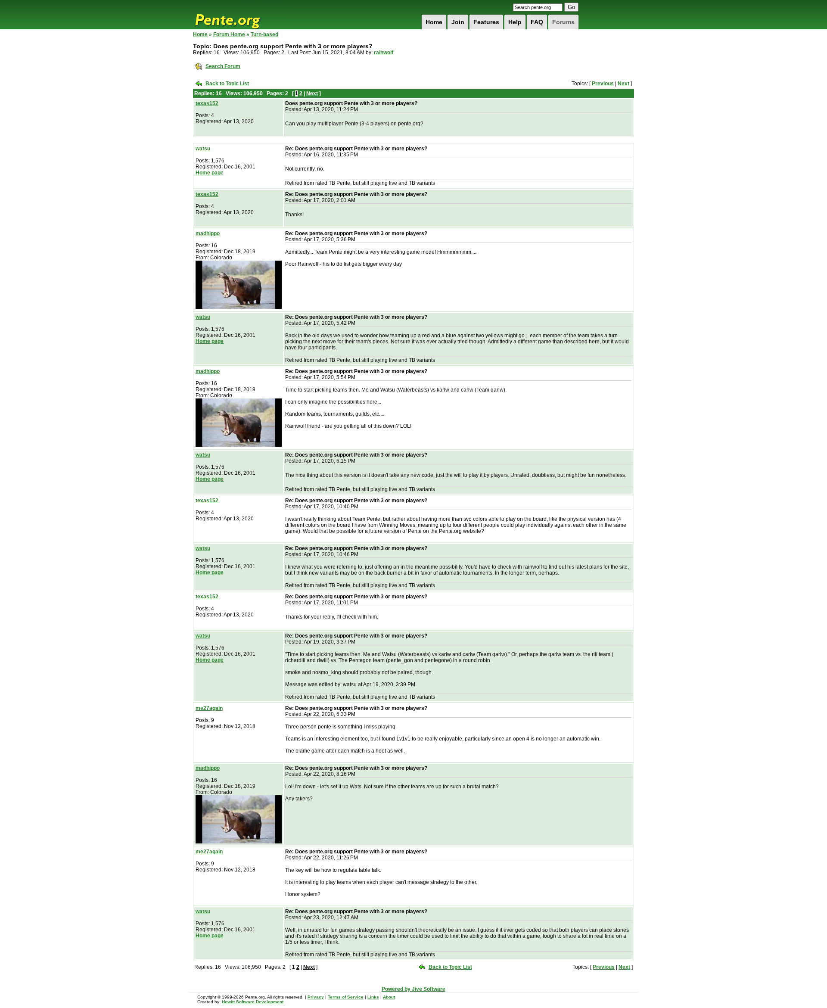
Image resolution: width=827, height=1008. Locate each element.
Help (515, 22)
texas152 (207, 103)
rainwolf (383, 53)
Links (373, 997)
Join (457, 22)
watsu (203, 149)
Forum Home (229, 34)
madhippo (208, 233)
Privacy (316, 997)
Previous (603, 84)
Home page (210, 173)
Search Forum (222, 66)
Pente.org (238, 14)
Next (623, 84)
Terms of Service (346, 997)
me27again (209, 708)
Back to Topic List (227, 84)
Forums (563, 22)
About (389, 997)
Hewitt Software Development (252, 1001)
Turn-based (264, 34)
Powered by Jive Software (413, 989)
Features (486, 22)
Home (434, 22)
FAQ (537, 22)
